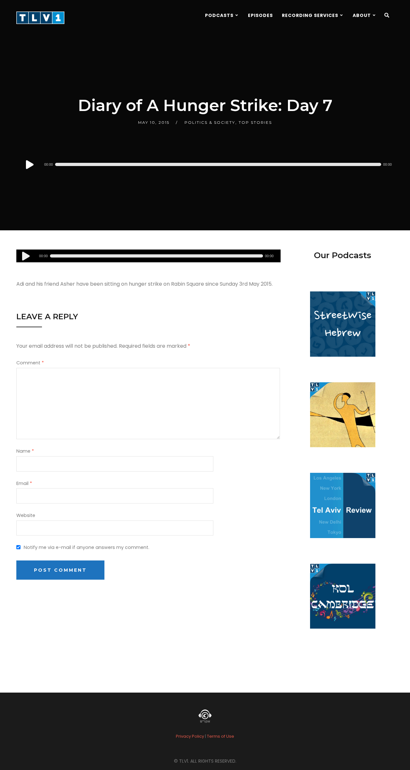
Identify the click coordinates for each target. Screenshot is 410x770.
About (362, 15)
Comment (30, 363)
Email (24, 483)
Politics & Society (209, 122)
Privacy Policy (190, 736)
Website (25, 515)
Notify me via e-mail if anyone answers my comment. (86, 547)
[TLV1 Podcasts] (40, 18)
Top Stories (255, 122)
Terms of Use (220, 736)
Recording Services (310, 15)
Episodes (260, 15)
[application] (210, 164)
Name (25, 451)
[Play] (29, 164)
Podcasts (219, 15)
